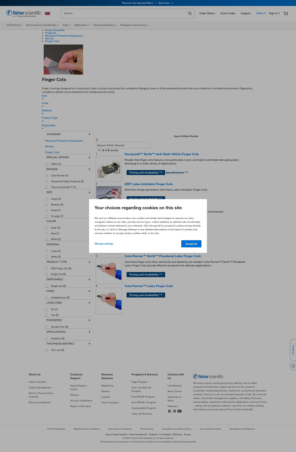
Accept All (191, 243)
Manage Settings (104, 243)
